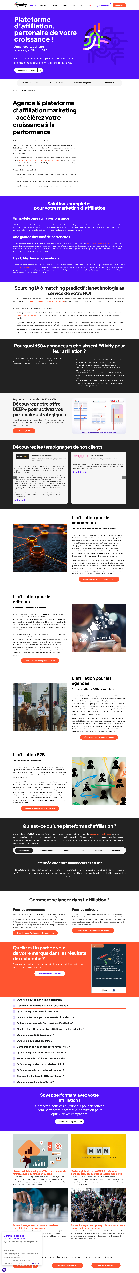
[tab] (24, 850)
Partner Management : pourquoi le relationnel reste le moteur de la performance (98, 1226)
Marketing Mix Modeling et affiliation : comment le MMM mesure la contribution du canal (39, 1172)
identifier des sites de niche (26, 315)
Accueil (15, 90)
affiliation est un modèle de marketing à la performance (39, 160)
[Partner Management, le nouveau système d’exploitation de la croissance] (40, 1205)
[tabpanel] (69, 868)
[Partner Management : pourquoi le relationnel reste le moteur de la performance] (98, 1205)
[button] (15, 477)
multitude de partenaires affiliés (98, 243)
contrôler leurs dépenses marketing (25, 267)
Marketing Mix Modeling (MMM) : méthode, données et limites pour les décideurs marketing (96, 1172)
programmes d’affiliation (100, 834)
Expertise (23, 90)
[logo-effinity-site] (20, 2)
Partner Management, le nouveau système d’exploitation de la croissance (35, 1226)
